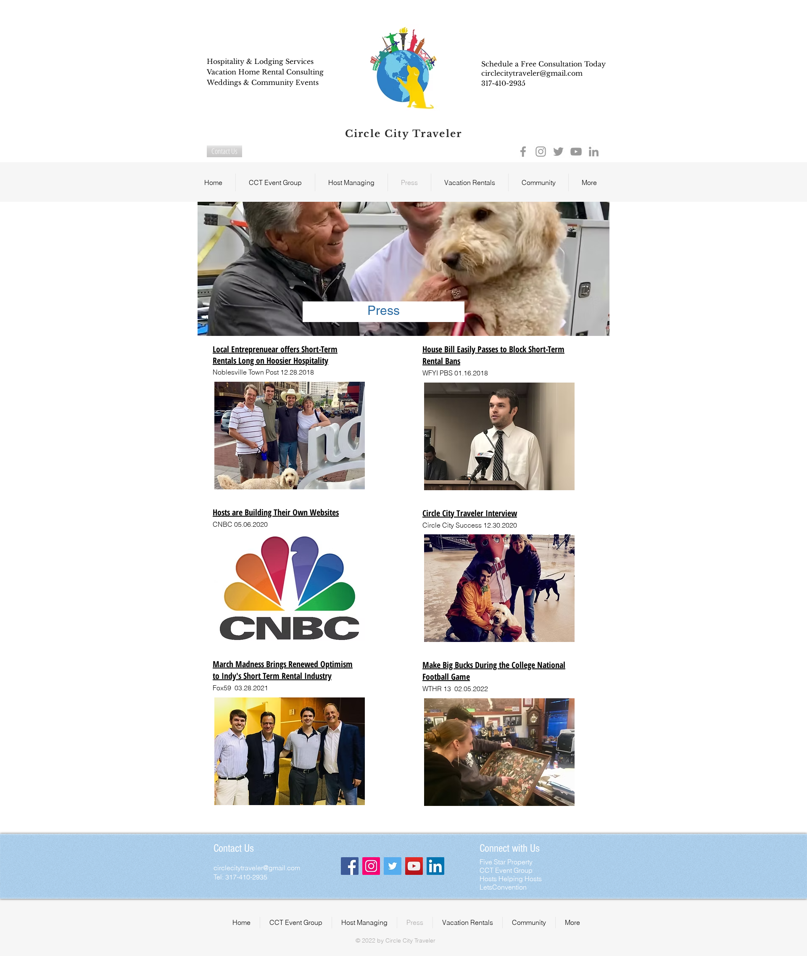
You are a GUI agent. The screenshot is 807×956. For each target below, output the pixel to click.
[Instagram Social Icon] (371, 866)
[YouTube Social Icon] (414, 866)
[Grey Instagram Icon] (541, 151)
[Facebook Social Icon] (350, 866)
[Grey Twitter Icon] (558, 151)
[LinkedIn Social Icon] (435, 866)
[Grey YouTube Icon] (576, 151)
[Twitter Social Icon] (392, 866)
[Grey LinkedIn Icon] (594, 151)
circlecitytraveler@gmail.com (532, 73)
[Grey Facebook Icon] (523, 151)
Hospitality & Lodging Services (260, 61)
